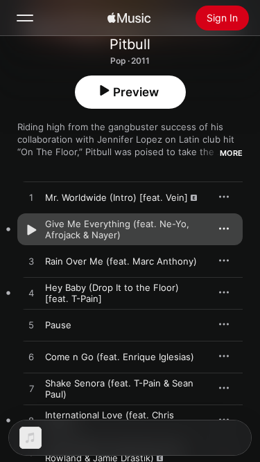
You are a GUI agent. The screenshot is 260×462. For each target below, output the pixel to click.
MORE (231, 153)
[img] (128, 18)
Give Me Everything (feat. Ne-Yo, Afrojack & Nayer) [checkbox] (117, 229)
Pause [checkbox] (58, 324)
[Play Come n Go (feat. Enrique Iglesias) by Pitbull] (31, 357)
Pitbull (130, 44)
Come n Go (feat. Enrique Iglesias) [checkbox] (119, 356)
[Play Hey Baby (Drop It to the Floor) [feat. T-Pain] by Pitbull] (31, 293)
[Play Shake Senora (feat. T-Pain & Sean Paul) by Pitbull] (31, 389)
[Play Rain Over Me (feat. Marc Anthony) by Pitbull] (31, 262)
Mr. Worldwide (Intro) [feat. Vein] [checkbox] (116, 197)
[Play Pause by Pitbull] (31, 325)
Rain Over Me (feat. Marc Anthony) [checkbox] (121, 261)
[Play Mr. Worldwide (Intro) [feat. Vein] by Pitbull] (31, 198)
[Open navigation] (25, 18)
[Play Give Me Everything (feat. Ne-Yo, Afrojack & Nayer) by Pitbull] (31, 230)
